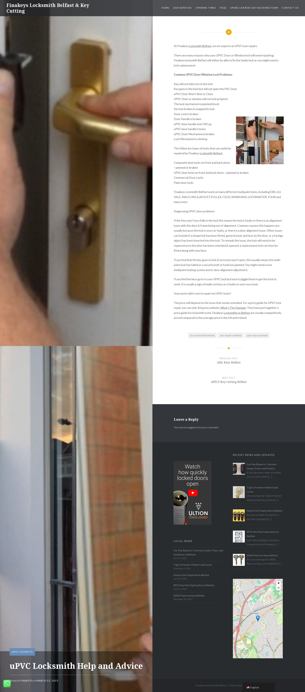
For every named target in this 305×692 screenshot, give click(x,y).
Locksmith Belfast (200, 46)
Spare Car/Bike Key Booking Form (254, 7)
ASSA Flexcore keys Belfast (189, 595)
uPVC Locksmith (22, 652)
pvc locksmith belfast (202, 335)
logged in (193, 427)
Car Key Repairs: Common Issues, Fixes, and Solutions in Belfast (198, 552)
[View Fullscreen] (237, 583)
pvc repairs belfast (231, 335)
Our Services (182, 7)
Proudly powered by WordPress (211, 685)
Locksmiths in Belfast (237, 313)
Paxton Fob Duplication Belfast (191, 574)
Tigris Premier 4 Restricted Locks (192, 564)
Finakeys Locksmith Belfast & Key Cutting (47, 8)
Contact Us (290, 7)
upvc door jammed (257, 335)
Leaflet (280, 657)
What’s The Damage (233, 307)
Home (165, 7)
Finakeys (26, 680)
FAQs (223, 7)
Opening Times (206, 7)
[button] (258, 618)
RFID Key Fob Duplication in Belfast (193, 585)
